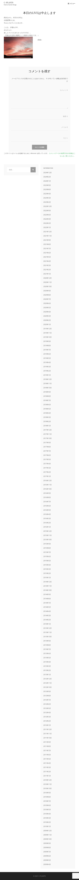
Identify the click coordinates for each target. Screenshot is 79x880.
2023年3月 (47, 198)
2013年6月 (47, 653)
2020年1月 (47, 324)
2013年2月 (47, 670)
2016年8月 (47, 497)
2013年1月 (47, 674)
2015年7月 (47, 552)
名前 (65, 116)
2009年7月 (47, 852)
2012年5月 (47, 708)
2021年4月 (47, 261)
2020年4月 (47, 312)
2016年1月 (47, 527)
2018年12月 (47, 379)
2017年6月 (47, 455)
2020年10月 (47, 286)
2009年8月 (47, 847)
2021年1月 (47, 274)
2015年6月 (47, 556)
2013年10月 (47, 637)
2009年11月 (47, 835)
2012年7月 (47, 700)
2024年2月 (47, 177)
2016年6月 (47, 506)
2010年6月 (47, 805)
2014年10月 (47, 590)
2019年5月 (47, 358)
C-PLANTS (8, 2)
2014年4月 (47, 611)
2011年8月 (47, 746)
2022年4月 (47, 219)
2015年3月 (47, 569)
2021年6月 (47, 253)
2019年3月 (47, 367)
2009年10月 (47, 839)
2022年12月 (47, 206)
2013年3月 (47, 666)
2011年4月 (47, 763)
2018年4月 (47, 413)
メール (64, 127)
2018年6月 (47, 405)
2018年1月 (47, 426)
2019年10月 (47, 337)
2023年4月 (47, 194)
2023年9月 (47, 185)
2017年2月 (47, 472)
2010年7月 (47, 801)
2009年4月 (47, 864)
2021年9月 (47, 240)
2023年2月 (47, 202)
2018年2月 (47, 421)
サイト (65, 138)
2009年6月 (47, 856)
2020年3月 (47, 316)
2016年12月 (47, 480)
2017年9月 (47, 442)
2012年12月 (47, 679)
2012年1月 (47, 725)
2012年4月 (47, 712)
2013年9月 (47, 641)
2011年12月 (47, 729)
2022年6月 (47, 215)
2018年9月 (47, 392)
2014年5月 (47, 607)
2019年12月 (47, 329)
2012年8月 (47, 696)
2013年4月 (47, 662)
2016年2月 (47, 523)
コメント (64, 90)
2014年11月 (47, 586)
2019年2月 (47, 371)
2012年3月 (47, 717)
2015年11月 (47, 535)
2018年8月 (47, 396)
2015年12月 (47, 531)
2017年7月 (47, 451)
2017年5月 (47, 459)
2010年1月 (47, 826)
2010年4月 (47, 814)
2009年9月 (47, 843)
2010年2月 (47, 822)
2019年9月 (47, 341)
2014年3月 (47, 615)
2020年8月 (47, 295)
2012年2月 (47, 721)
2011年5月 (47, 759)
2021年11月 (47, 236)
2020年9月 (47, 291)
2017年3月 (47, 468)
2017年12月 (47, 430)
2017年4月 (47, 464)
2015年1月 (47, 577)
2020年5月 (47, 307)
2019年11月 (47, 333)
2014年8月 (47, 599)
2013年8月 (47, 645)
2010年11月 (47, 784)
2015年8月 (47, 548)
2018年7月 (47, 400)
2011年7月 (47, 750)
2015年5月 (47, 561)
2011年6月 (47, 755)
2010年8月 (47, 797)
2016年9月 (47, 493)
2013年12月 (47, 628)
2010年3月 (47, 818)
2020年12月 (47, 278)
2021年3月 (47, 265)
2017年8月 (47, 447)
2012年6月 (47, 704)
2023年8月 (47, 189)
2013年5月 (47, 658)
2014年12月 (47, 582)
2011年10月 (47, 738)
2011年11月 (47, 734)
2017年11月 (47, 434)
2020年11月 (47, 282)
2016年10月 (47, 489)
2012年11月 (47, 683)
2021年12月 (47, 232)
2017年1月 (47, 476)
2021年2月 (47, 270)
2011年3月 (47, 767)
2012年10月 (47, 687)
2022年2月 (47, 223)
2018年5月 (47, 409)
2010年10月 (47, 788)
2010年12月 (47, 780)
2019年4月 (47, 362)
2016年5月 (47, 510)
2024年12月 (47, 173)
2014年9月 (47, 594)
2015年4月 (47, 565)
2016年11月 (47, 485)
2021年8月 (47, 244)
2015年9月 (47, 544)
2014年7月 (47, 603)
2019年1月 (47, 375)
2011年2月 (47, 772)
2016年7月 (47, 502)
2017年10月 (47, 438)
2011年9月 (47, 742)
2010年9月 (47, 793)
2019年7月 (47, 350)
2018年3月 (47, 417)
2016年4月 (47, 514)
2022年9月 (47, 210)
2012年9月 (47, 691)
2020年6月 (47, 303)
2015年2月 (47, 573)
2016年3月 (47, 518)
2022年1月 (47, 227)
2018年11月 (47, 383)
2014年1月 (47, 624)
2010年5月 (47, 809)
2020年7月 (47, 299)
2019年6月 (47, 354)
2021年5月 (47, 257)
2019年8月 (47, 345)
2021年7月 (47, 248)
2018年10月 (47, 388)
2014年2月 (47, 620)
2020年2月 (47, 320)
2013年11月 (47, 632)
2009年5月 (47, 860)
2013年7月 (47, 649)
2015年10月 (47, 540)
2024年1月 (47, 181)
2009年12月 (47, 831)
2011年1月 (47, 776)
